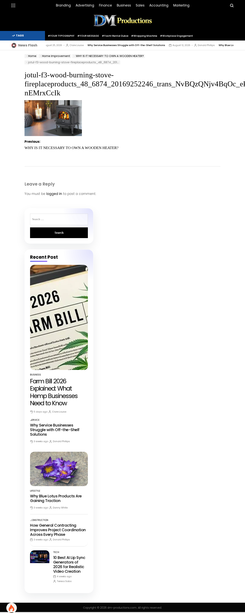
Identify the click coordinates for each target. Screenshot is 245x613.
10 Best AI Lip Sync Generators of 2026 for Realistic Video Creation (69, 564)
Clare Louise (67, 45)
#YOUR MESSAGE (88, 36)
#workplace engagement (176, 36)
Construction (39, 520)
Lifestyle (35, 490)
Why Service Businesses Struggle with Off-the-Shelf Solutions (117, 45)
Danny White (60, 507)
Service (34, 420)
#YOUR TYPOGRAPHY (61, 36)
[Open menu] (13, 5)
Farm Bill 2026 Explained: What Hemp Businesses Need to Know (54, 392)
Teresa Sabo (64, 581)
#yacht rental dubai (115, 36)
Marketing (181, 5)
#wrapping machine (144, 36)
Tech (56, 552)
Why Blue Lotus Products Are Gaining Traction (56, 498)
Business (124, 5)
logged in (54, 193)
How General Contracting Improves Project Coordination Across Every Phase (58, 530)
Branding (63, 5)
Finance (105, 5)
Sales (140, 5)
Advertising (85, 5)
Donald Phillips (196, 45)
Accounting (158, 5)
